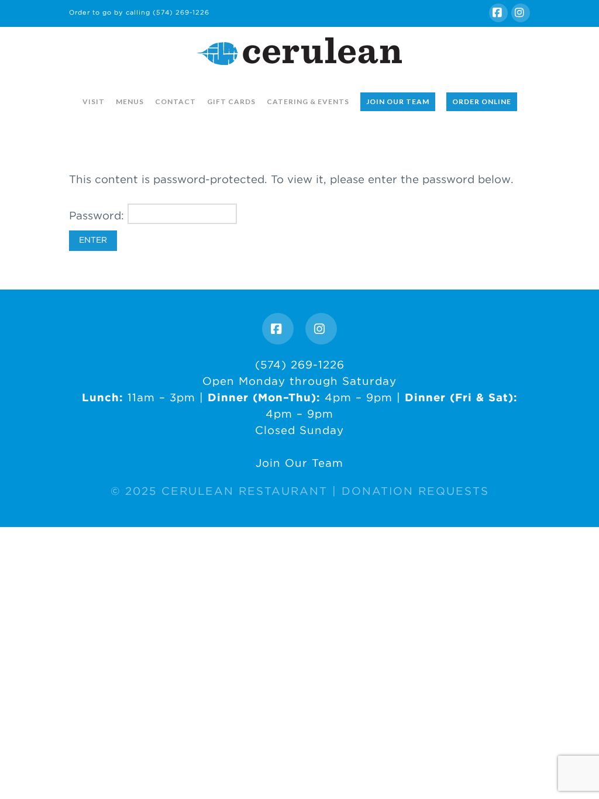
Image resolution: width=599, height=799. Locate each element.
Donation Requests (415, 490)
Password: (98, 215)
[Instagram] (520, 13)
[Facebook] (498, 13)
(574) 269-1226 (181, 12)
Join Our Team (299, 462)
